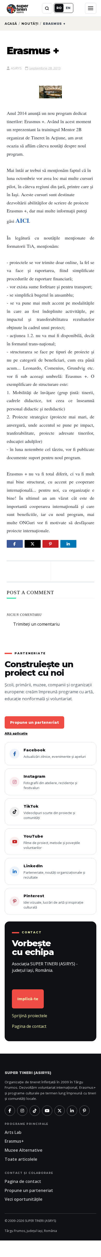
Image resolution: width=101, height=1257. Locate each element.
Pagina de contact (29, 1026)
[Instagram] (22, 1110)
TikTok (49, 812)
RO (59, 8)
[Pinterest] (84, 1110)
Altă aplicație (16, 733)
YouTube (52, 842)
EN (68, 8)
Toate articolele (21, 1159)
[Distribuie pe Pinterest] (50, 544)
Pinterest (53, 901)
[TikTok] (35, 1110)
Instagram (50, 782)
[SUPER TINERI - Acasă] (17, 8)
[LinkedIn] (72, 1110)
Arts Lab (13, 1132)
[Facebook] (10, 1110)
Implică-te (27, 999)
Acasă (11, 24)
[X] (59, 1110)
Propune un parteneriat (34, 722)
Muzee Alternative (23, 1150)
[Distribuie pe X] (33, 544)
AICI (22, 220)
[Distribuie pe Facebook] (15, 544)
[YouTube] (47, 1110)
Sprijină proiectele (29, 1016)
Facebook (55, 753)
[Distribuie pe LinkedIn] (68, 544)
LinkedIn (54, 871)
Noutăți (29, 24)
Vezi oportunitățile (23, 1199)
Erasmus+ (14, 1141)
